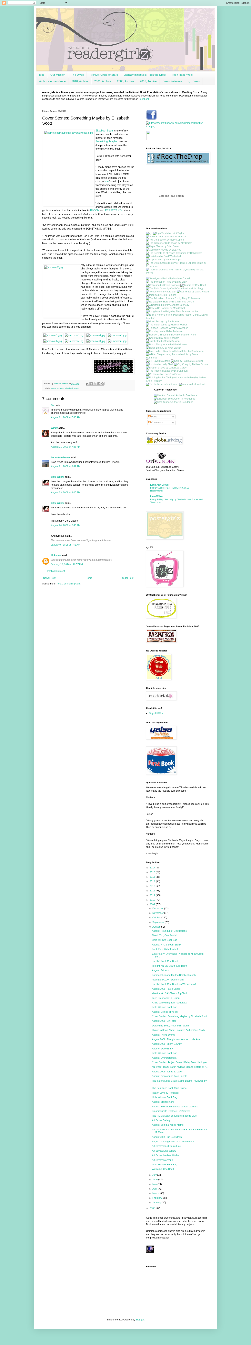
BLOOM (94, 210)
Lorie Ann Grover (60, 457)
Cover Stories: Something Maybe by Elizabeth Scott (179, 1016)
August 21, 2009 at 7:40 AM (65, 417)
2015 (153, 877)
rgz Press (194, 81)
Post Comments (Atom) (69, 583)
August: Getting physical (165, 1012)
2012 (153, 890)
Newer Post (49, 578)
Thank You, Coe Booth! (164, 935)
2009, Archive (102, 81)
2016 (153, 872)
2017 (153, 867)
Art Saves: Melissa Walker (166, 1155)
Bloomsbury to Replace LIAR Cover (171, 1111)
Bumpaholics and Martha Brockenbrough (174, 975)
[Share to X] (95, 384)
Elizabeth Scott (104, 130)
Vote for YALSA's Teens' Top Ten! (169, 993)
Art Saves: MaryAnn (162, 1160)
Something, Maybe (106, 141)
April (155, 1188)
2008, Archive (125, 81)
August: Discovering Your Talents (169, 1076)
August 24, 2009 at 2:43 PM (65, 525)
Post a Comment (56, 571)
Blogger (140, 1319)
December (158, 908)
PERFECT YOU (114, 210)
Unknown (56, 555)
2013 (153, 886)
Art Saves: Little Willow (164, 1150)
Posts (154, 416)
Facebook (144, 99)
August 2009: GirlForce (164, 1021)
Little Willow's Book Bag (164, 940)
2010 (153, 900)
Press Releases (172, 81)
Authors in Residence (52, 81)
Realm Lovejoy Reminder (165, 1092)
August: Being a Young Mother (168, 1125)
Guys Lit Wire (156, 713)
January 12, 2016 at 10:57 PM (67, 564)
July (154, 1175)
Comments (157, 422)
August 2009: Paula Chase (166, 989)
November (158, 913)
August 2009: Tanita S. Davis (167, 1071)
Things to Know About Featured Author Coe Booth (178, 1030)
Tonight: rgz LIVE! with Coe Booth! (170, 966)
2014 (153, 881)
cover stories (57, 388)
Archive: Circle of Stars (104, 74)
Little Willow (57, 477)
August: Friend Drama (163, 1035)
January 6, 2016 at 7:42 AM (65, 544)
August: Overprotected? (164, 1058)
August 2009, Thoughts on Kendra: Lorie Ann (176, 1039)
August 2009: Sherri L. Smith (167, 1044)
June (155, 1179)
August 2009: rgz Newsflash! (167, 1137)
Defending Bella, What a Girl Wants (170, 1025)
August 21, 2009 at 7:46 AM (65, 447)
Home (89, 578)
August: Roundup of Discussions (169, 931)
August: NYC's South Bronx (166, 944)
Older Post (127, 578)
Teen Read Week (182, 74)
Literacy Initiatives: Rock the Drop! (145, 74)
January (157, 1202)
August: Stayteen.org (163, 1102)
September (158, 922)
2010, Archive (80, 81)
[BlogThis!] (91, 384)
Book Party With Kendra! (165, 949)
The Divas (77, 74)
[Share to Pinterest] (103, 384)
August (156, 926)
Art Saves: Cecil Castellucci (166, 1146)
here (107, 181)
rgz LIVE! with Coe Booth (165, 961)
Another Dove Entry (162, 1048)
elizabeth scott (72, 388)
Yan (53, 405)
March (156, 1193)
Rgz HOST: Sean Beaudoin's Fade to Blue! (174, 1115)
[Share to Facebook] (99, 384)
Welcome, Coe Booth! (163, 1169)
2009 (153, 904)
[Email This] (88, 384)
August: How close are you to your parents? (175, 1106)
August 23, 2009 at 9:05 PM (65, 492)
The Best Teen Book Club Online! (169, 1088)
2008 (153, 1208)
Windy (54, 428)
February (157, 1198)
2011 (153, 895)
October (156, 917)
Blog (42, 74)
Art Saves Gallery (161, 1120)
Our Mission (57, 74)
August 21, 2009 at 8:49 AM (65, 466)
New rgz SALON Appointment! (168, 979)
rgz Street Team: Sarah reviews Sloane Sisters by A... (180, 1067)
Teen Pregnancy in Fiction (166, 998)
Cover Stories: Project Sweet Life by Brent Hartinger (179, 1062)
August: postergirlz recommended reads (173, 1141)
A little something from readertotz (169, 1002)
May (154, 1184)
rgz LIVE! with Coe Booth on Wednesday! (174, 984)
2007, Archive (148, 81)
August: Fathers (160, 970)
